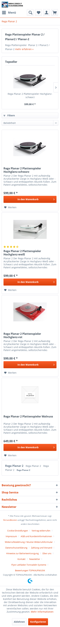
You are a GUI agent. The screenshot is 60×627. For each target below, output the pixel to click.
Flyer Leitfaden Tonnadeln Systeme (28, 564)
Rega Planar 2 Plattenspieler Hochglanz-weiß (22, 252)
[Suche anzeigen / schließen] (30, 12)
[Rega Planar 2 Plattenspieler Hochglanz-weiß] (30, 229)
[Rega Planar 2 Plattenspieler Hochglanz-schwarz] (30, 79)
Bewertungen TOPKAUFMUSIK (30, 570)
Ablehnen (19, 621)
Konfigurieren (38, 621)
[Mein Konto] (46, 12)
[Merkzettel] (38, 12)
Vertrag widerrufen (41, 530)
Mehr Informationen (42, 611)
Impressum (11, 536)
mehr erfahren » (24, 49)
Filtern (11, 115)
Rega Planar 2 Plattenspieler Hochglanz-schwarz (30, 95)
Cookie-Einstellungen (17, 530)
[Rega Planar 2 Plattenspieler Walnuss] (30, 395)
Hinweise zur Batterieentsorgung (22, 553)
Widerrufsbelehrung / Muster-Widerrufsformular (29, 541)
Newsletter (34, 559)
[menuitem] (9, 12)
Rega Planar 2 (14, 466)
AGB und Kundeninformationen (36, 536)
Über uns (46, 553)
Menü (12, 12)
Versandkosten (10, 520)
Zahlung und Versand (41, 547)
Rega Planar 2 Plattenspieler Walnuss (28, 416)
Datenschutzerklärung (16, 547)
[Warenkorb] (54, 12)
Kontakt (22, 559)
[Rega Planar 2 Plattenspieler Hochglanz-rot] (30, 312)
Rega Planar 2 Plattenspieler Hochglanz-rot (22, 335)
